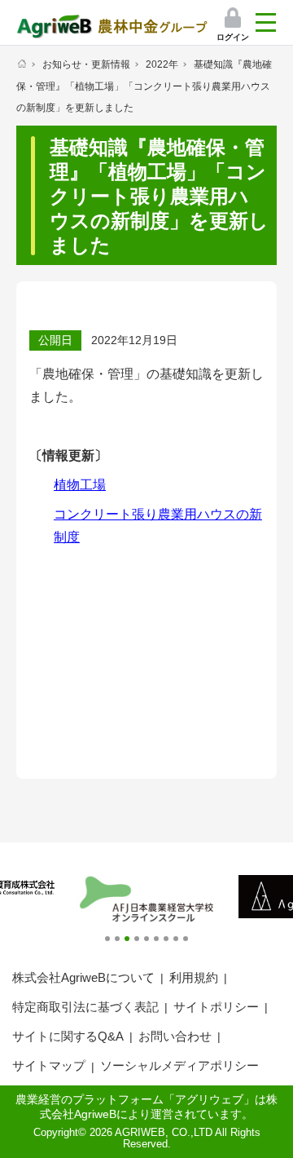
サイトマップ (48, 1065)
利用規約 (193, 977)
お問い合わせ (175, 1036)
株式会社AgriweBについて (83, 977)
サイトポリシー (216, 1007)
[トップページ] (21, 64)
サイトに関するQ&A (68, 1036)
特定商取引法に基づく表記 (85, 1007)
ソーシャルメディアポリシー (179, 1065)
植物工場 (80, 485)
